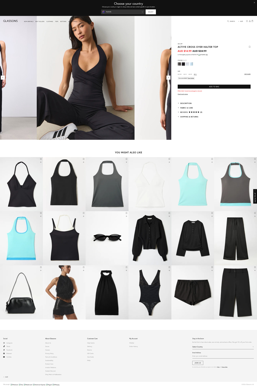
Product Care (49, 364)
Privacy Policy (224, 367)
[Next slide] (168, 78)
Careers (47, 350)
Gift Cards (90, 353)
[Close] (254, 2)
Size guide (247, 74)
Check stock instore (183, 94)
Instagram (9, 343)
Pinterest (9, 353)
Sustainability (49, 360)
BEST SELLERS (40, 21)
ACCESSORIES (72, 21)
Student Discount (50, 371)
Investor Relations (50, 367)
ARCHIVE (87, 21)
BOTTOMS (63, 21)
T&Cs (218, 367)
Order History (133, 346)
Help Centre (90, 343)
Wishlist (131, 343)
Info (207, 54)
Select (150, 12)
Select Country (197, 347)
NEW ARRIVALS (29, 21)
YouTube (8, 357)
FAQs (88, 360)
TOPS (56, 21)
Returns (89, 350)
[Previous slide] (3, 78)
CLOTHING (49, 21)
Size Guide (90, 357)
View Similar (191, 78)
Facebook (9, 350)
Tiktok (8, 346)
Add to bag (214, 87)
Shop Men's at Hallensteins (53, 374)
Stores (47, 346)
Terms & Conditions (51, 357)
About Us (48, 343)
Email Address (196, 353)
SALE (81, 21)
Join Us (197, 363)
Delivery (89, 346)
